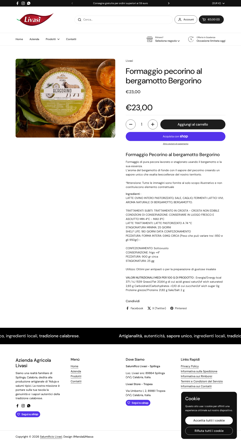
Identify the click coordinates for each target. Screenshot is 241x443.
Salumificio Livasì (51, 436)
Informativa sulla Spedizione (199, 371)
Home (74, 366)
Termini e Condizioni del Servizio (202, 381)
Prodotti (76, 376)
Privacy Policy (190, 366)
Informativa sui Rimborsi (196, 376)
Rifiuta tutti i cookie (209, 431)
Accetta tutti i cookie (209, 420)
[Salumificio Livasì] (35, 19)
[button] (211, 19)
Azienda (76, 371)
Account (188, 19)
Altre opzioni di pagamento (175, 143)
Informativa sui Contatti (196, 386)
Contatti (76, 381)
